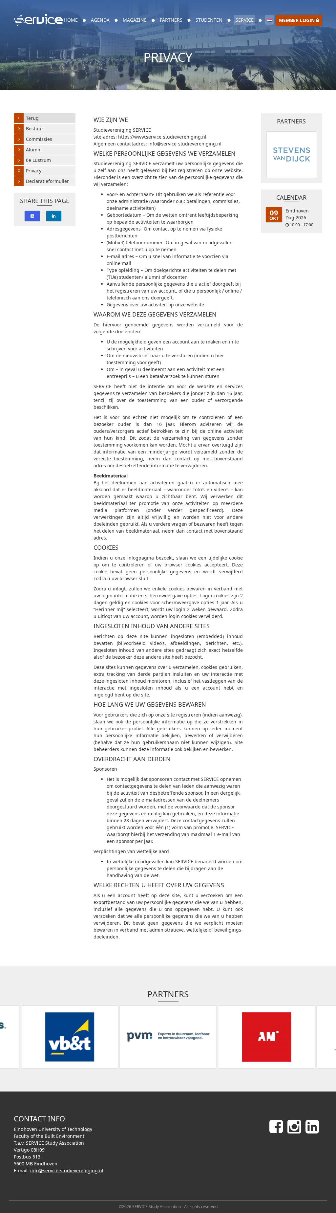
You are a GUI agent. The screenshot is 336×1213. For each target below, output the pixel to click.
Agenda (100, 20)
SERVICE (245, 20)
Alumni (34, 149)
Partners (171, 20)
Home (71, 20)
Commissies (39, 139)
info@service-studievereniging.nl (66, 1170)
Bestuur (34, 128)
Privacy (33, 170)
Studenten (209, 20)
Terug (32, 118)
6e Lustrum (38, 160)
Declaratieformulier (47, 181)
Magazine (135, 20)
